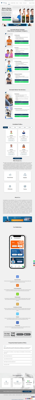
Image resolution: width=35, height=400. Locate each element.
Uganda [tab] (25, 127)
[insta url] (25, 398)
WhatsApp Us (22, 69)
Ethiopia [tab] (10, 127)
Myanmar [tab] (20, 127)
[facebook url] (27, 398)
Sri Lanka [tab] (30, 127)
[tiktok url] (29, 398)
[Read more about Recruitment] (19, 20)
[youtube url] (30, 398)
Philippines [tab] (5, 127)
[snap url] (32, 398)
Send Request (26, 391)
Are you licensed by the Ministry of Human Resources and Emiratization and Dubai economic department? (17, 352)
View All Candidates (17, 158)
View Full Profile (11, 140)
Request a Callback (7, 17)
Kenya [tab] (15, 127)
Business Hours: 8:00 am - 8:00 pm (29, 0)
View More (22, 67)
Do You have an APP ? (6, 364)
